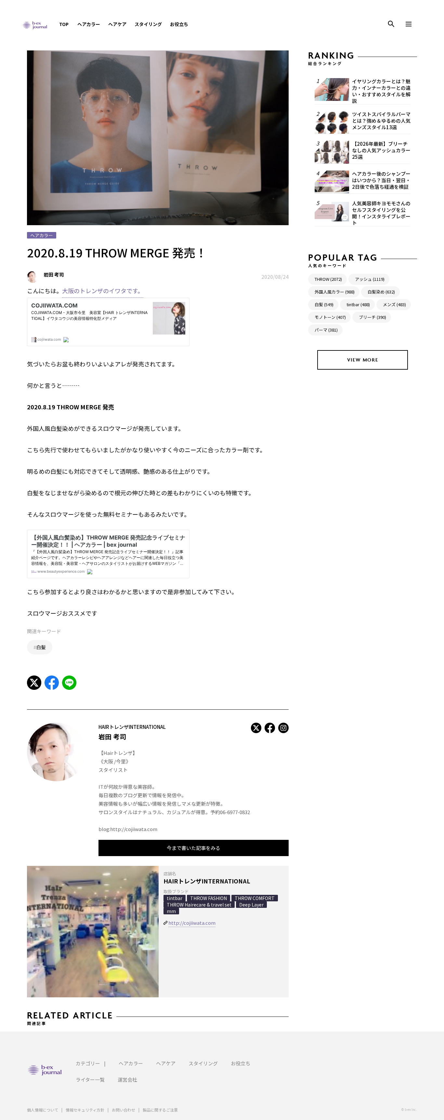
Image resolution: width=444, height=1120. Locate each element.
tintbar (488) (358, 304)
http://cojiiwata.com (191, 922)
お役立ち (179, 24)
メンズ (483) (394, 304)
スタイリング (148, 24)
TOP (64, 24)
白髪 (41, 647)
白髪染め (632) (381, 292)
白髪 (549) (324, 304)
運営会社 (127, 1079)
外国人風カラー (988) (335, 292)
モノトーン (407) (330, 317)
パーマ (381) (326, 330)
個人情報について (42, 1110)
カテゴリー (88, 1063)
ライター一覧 (90, 1079)
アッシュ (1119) (370, 279)
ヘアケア (117, 24)
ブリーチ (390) (372, 317)
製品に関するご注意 (160, 1110)
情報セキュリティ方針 (85, 1110)
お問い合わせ (123, 1110)
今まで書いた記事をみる (193, 847)
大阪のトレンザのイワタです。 (102, 290)
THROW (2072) (328, 279)
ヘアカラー (88, 24)
